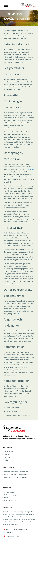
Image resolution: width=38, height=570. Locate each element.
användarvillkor (20, 38)
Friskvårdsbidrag (10, 500)
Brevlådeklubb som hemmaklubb (16, 472)
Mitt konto (30, 169)
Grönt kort (8, 498)
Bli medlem (9, 452)
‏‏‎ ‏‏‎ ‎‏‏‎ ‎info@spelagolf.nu (12, 536)
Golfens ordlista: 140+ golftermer (16, 477)
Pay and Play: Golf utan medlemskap (17, 474)
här (18, 314)
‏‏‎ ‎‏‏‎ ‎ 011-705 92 (9, 533)
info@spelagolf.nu (12, 336)
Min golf (8, 457)
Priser (7, 454)
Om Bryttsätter (9, 492)
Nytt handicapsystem (11, 495)
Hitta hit (7, 460)
